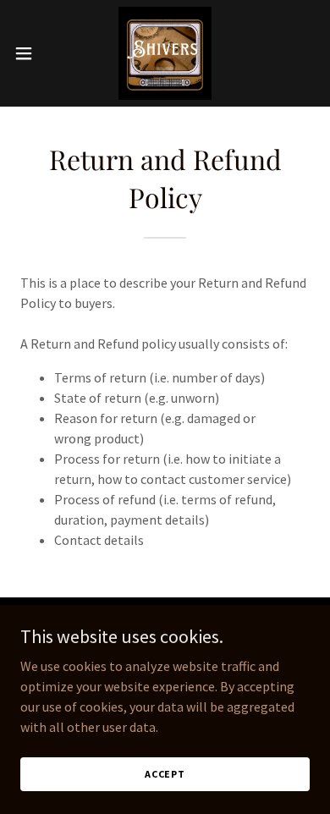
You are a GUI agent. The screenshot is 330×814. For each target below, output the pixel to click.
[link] (165, 53)
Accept (165, 773)
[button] (30, 53)
